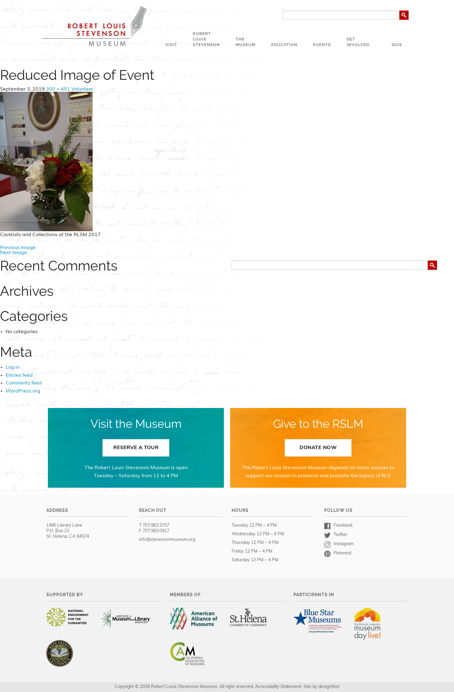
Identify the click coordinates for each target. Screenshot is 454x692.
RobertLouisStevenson (206, 39)
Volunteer (82, 89)
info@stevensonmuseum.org (167, 539)
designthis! (328, 687)
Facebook (343, 525)
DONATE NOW (318, 447)
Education (284, 44)
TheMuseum (245, 42)
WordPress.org (23, 391)
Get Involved (358, 42)
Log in (12, 367)
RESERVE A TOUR (135, 447)
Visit (171, 44)
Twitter (340, 535)
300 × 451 (58, 89)
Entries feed (19, 375)
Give (397, 44)
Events (322, 44)
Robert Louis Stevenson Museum (94, 26)
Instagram (344, 544)
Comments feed (24, 383)
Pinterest (342, 553)
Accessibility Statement (278, 687)
